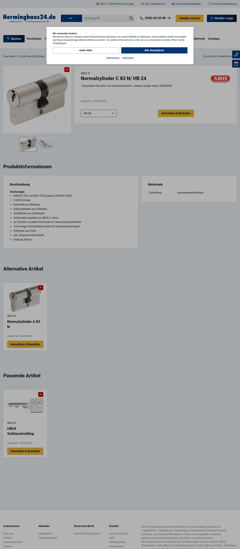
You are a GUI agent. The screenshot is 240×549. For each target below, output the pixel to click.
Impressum (128, 57)
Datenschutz (112, 57)
